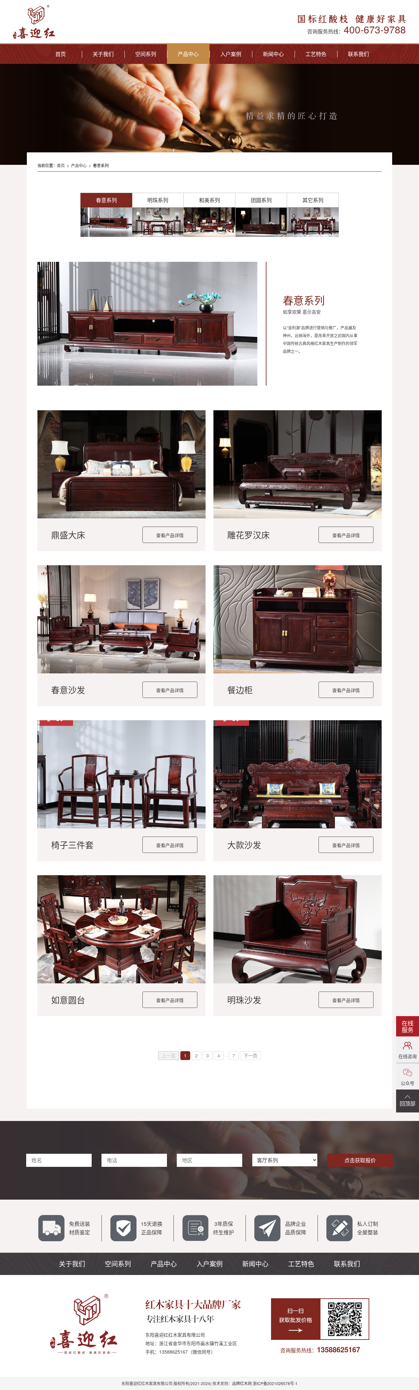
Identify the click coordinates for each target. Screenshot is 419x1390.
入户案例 (230, 54)
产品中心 (188, 54)
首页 (60, 54)
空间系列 (145, 54)
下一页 (250, 1055)
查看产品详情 (170, 535)
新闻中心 (273, 54)
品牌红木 (240, 1383)
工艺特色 (315, 54)
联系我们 (358, 54)
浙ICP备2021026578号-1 (275, 1383)
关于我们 (103, 54)
